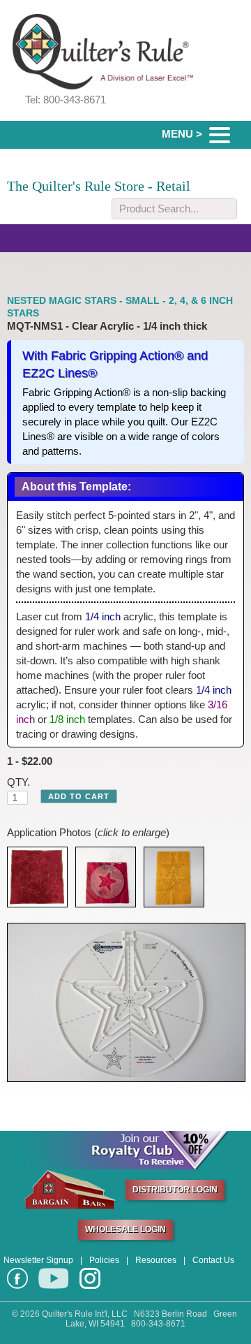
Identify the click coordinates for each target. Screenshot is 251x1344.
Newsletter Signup (38, 1260)
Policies (104, 1260)
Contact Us (213, 1260)
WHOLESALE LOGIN (125, 1229)
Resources (155, 1260)
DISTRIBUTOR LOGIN (175, 1190)
